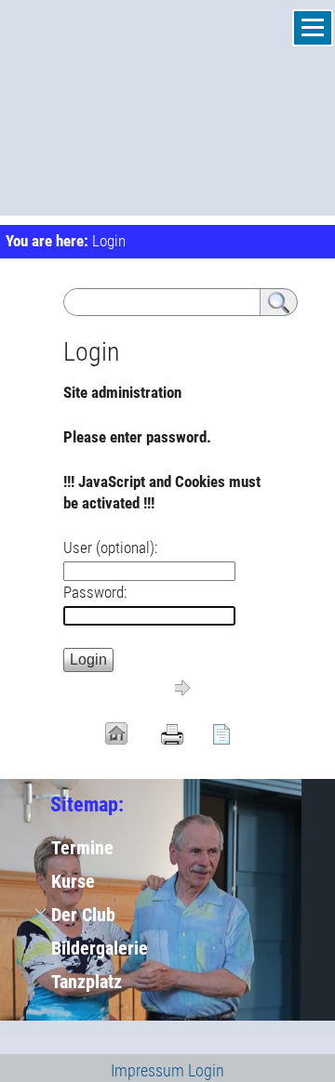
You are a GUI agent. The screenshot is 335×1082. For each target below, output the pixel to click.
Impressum (147, 1070)
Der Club (83, 915)
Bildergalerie (99, 948)
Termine (82, 848)
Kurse (73, 881)
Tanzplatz (86, 981)
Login (206, 1070)
